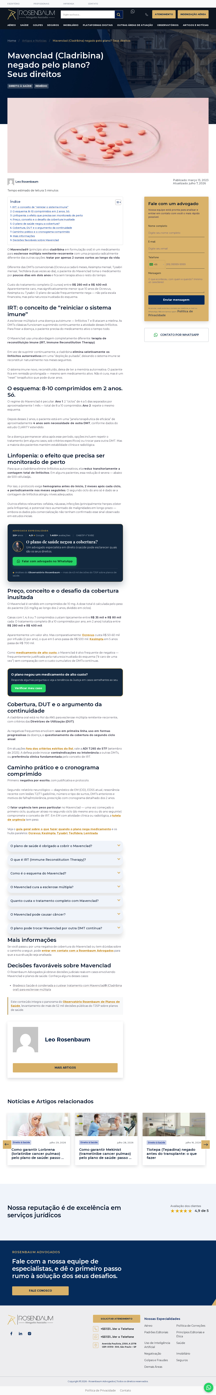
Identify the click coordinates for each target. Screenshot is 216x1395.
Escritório (13, 4)
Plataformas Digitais (98, 25)
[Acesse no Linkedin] (20, 1333)
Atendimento (164, 14)
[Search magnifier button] (119, 14)
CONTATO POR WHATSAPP (179, 334)
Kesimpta (96, 639)
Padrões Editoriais (156, 1332)
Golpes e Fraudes (156, 1360)
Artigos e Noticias (34, 40)
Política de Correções (190, 1325)
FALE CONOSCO (40, 1290)
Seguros (53, 25)
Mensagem (154, 273)
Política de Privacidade (100, 1390)
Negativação (152, 1353)
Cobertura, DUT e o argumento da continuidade (42, 227)
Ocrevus (88, 635)
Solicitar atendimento (116, 1318)
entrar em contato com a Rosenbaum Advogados (78, 950)
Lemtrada (91, 833)
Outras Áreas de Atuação (135, 25)
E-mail (151, 241)
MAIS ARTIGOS (65, 1067)
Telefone (153, 257)
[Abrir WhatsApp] (208, 1387)
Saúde (24, 25)
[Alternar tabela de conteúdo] (116, 202)
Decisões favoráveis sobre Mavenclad (36, 240)
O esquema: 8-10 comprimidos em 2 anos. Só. (41, 211)
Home (11, 40)
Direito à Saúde (20, 85)
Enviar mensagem (176, 299)
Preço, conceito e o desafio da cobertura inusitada (44, 219)
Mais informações (24, 236)
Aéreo (11, 25)
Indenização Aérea (193, 14)
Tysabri (62, 833)
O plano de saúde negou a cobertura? (36, 223)
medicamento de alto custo (36, 652)
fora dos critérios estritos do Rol (49, 748)
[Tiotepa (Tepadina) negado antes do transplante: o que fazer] (174, 1124)
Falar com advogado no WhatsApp (47, 561)
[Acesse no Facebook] (11, 1333)
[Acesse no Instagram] (29, 1333)
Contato (93, 4)
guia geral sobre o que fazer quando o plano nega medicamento (63, 829)
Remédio (41, 85)
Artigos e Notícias (196, 25)
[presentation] (7, 1144)
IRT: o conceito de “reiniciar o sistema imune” (40, 207)
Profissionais (41, 4)
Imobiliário (70, 25)
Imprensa (68, 4)
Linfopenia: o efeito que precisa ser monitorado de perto (48, 215)
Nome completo (157, 226)
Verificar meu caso (28, 688)
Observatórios (168, 25)
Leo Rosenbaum (27, 181)
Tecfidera (76, 833)
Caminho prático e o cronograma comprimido (41, 231)
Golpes (38, 25)
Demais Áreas (153, 1366)
